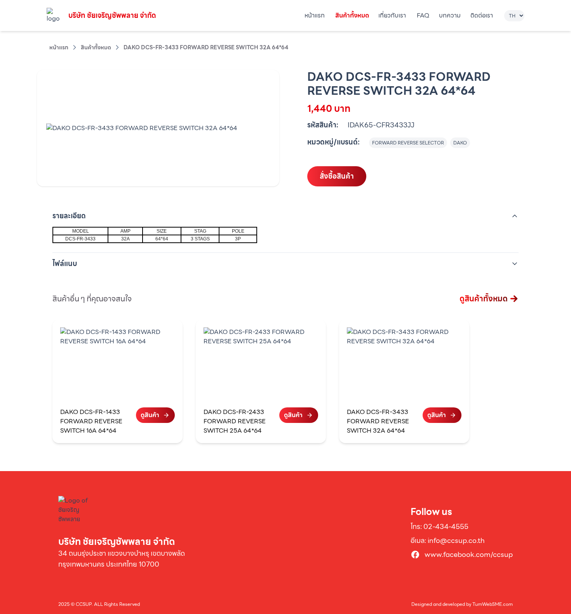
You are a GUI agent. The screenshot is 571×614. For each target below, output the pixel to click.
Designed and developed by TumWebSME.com (462, 604)
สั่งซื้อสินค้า (337, 176)
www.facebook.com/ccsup (469, 554)
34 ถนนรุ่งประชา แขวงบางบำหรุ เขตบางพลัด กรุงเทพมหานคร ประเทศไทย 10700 (121, 559)
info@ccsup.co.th (456, 540)
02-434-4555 (445, 526)
